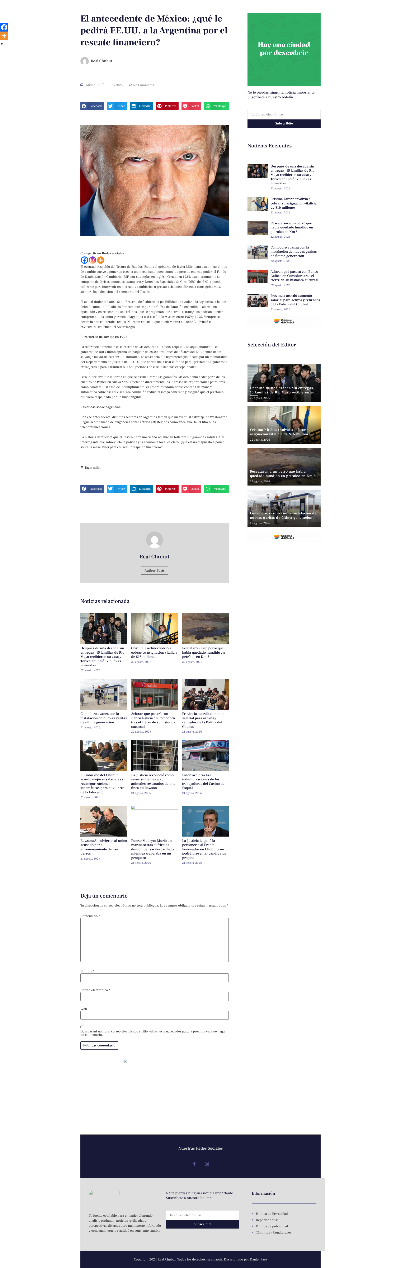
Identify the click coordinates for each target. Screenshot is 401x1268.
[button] (92, 106)
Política (89, 85)
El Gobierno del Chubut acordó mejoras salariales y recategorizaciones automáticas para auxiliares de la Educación (102, 784)
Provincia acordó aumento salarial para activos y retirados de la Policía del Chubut (202, 720)
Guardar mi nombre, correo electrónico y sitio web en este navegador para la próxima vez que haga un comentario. (152, 1033)
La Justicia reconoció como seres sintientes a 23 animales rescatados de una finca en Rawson (153, 781)
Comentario (90, 916)
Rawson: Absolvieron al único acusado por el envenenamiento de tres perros (103, 847)
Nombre (87, 971)
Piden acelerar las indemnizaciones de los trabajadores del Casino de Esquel (203, 781)
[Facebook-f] (194, 1164)
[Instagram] (92, 260)
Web (83, 1009)
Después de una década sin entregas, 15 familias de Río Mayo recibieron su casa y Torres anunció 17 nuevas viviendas (102, 657)
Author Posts (155, 570)
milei (97, 467)
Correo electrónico (95, 990)
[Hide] (1, 44)
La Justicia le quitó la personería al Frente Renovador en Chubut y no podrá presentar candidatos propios (204, 849)
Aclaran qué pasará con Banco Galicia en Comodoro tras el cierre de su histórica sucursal (153, 720)
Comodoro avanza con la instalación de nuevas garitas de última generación (103, 718)
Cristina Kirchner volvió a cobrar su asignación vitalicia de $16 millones (154, 652)
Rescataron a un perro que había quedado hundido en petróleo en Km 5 (203, 652)
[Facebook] (84, 260)
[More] (100, 260)
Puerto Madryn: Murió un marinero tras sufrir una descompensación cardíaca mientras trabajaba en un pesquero (152, 849)
